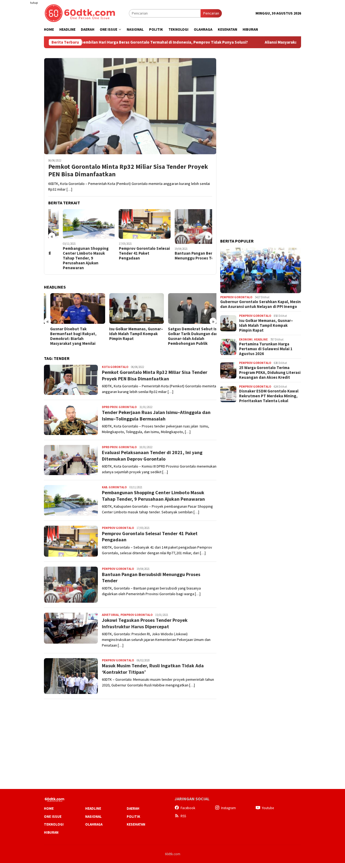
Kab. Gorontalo (114, 487)
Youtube (268, 808)
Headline (261, 339)
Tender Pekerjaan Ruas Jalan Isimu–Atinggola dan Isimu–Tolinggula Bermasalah (156, 415)
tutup (34, 3)
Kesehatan (136, 824)
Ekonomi (246, 339)
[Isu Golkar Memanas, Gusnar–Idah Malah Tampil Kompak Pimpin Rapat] (130, 308)
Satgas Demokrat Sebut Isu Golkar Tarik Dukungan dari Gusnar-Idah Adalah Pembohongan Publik (187, 336)
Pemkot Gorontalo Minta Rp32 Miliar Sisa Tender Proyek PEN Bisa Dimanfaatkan (128, 170)
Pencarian (211, 13)
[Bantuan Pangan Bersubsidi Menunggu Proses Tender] (186, 226)
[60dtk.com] (80, 12)
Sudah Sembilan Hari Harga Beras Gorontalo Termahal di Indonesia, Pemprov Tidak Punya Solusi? (135, 42)
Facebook (188, 808)
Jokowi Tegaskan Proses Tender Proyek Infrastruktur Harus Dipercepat (145, 623)
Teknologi (54, 824)
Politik (133, 816)
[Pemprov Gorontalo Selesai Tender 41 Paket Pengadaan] (130, 224)
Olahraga (93, 824)
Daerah (133, 808)
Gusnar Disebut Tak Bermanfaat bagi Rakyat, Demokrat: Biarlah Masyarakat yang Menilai (67, 336)
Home (49, 808)
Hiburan (51, 832)
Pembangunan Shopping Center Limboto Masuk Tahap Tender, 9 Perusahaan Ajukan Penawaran (71, 258)
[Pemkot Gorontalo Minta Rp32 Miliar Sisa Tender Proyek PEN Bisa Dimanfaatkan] (130, 106)
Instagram (228, 808)
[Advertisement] (23, 98)
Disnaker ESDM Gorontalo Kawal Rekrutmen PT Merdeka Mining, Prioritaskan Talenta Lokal (268, 396)
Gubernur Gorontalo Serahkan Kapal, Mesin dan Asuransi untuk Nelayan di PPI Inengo (260, 304)
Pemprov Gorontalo (118, 528)
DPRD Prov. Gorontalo (119, 407)
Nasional (93, 816)
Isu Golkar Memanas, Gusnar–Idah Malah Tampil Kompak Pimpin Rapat (130, 334)
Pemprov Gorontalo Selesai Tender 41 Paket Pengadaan (129, 253)
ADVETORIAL (110, 615)
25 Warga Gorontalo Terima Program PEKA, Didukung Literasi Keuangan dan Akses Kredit (270, 372)
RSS (183, 816)
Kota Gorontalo (115, 367)
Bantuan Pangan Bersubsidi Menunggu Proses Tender (185, 256)
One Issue (52, 816)
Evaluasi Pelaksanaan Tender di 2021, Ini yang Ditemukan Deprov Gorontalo (152, 455)
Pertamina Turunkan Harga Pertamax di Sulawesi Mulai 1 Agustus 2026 (265, 349)
